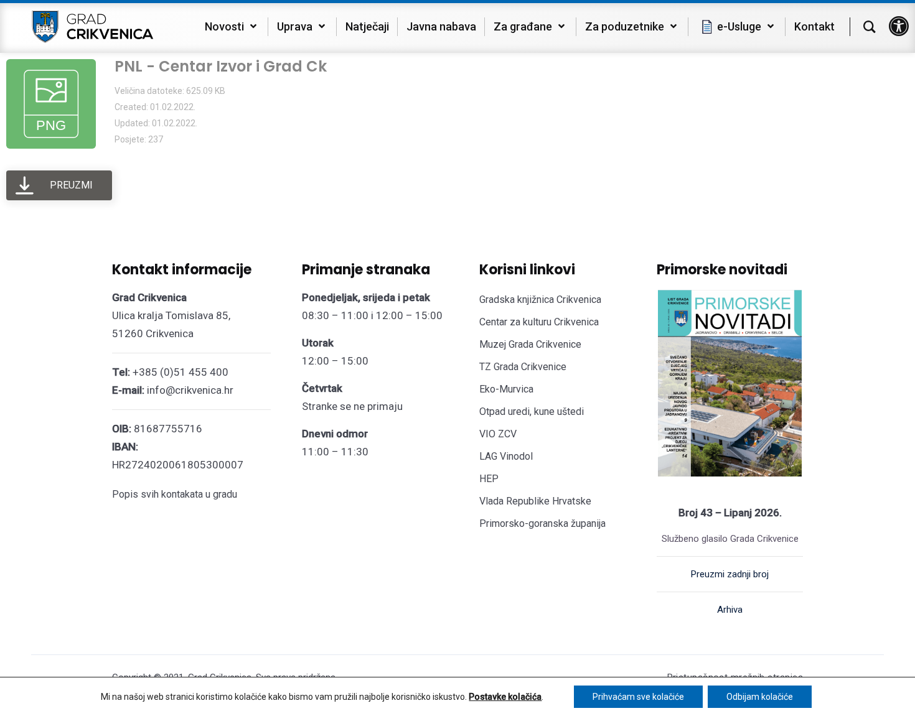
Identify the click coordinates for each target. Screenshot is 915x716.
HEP (489, 479)
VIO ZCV (498, 434)
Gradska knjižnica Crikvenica (540, 299)
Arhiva (730, 609)
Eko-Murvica (506, 389)
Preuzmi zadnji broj (730, 574)
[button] (899, 26)
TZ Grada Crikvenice (522, 367)
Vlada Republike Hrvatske (535, 501)
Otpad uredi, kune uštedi (531, 411)
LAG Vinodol (506, 456)
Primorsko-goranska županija (542, 523)
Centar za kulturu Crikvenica (539, 322)
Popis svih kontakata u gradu (174, 494)
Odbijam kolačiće (759, 697)
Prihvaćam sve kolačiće (638, 697)
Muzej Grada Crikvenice (530, 344)
